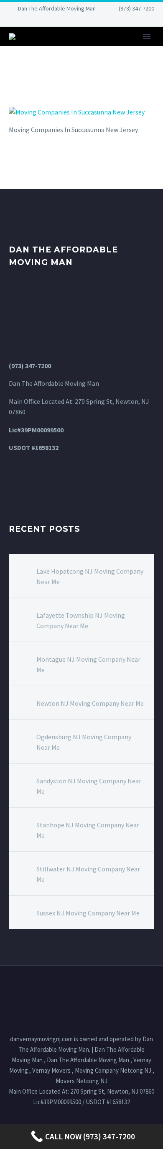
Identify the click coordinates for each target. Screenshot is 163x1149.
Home (86, 49)
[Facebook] (50, 21)
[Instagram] (88, 21)
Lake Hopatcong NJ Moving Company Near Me (89, 576)
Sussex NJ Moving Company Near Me (88, 913)
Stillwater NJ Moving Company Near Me (88, 874)
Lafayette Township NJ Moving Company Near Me (80, 620)
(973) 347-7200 (136, 8)
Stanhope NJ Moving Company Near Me (87, 830)
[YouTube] (113, 21)
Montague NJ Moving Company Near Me (88, 664)
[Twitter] (75, 21)
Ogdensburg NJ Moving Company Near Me (83, 742)
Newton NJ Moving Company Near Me (90, 703)
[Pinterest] (100, 21)
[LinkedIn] (62, 21)
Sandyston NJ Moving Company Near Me (88, 786)
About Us (128, 49)
